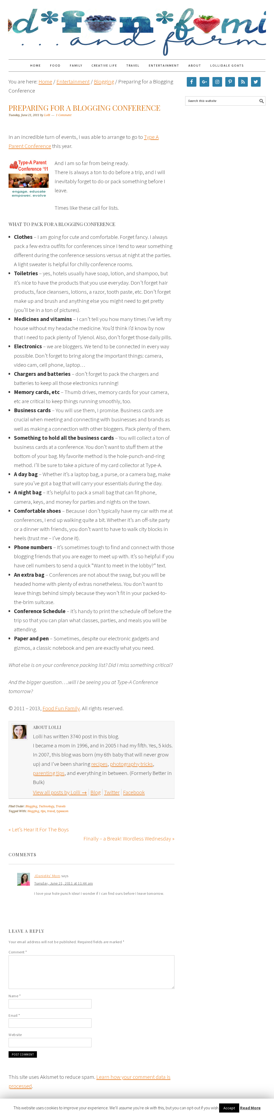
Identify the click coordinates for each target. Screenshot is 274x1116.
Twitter (112, 792)
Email (14, 1015)
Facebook (134, 792)
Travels (61, 806)
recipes (99, 763)
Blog (95, 792)
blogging (33, 811)
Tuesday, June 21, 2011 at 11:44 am (63, 883)
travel (51, 811)
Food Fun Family (137, 27)
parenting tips (48, 773)
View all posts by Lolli (60, 792)
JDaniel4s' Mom (47, 875)
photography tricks (131, 763)
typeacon (62, 811)
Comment (18, 952)
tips (43, 811)
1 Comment (63, 115)
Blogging (31, 806)
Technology (46, 806)
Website (15, 1034)
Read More (250, 1107)
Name (15, 995)
